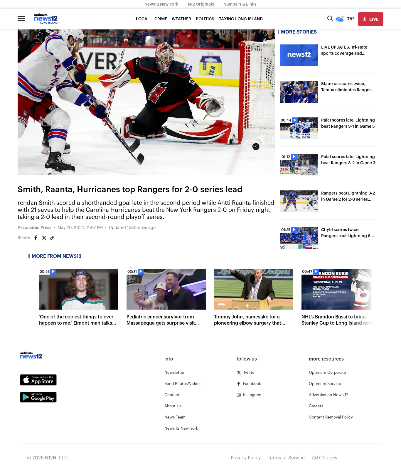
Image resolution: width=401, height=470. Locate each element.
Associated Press (34, 228)
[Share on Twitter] (44, 237)
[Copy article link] (52, 237)
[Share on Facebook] (35, 237)
